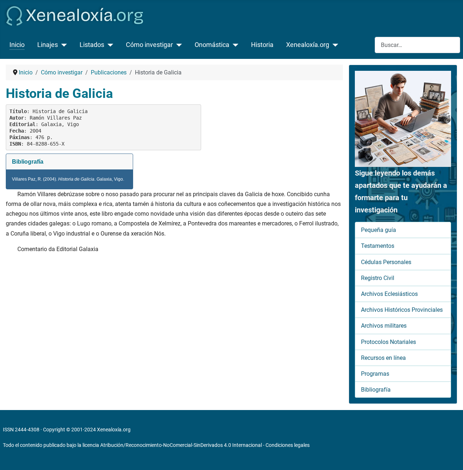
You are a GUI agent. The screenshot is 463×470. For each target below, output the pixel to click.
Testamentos (377, 245)
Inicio (17, 44)
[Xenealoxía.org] (333, 44)
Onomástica (212, 44)
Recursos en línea (383, 357)
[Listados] (108, 44)
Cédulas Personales (386, 262)
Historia (262, 44)
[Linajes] (62, 44)
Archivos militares (384, 325)
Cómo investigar (149, 44)
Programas (375, 373)
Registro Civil (377, 278)
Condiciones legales (288, 445)
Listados (92, 44)
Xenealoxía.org (307, 44)
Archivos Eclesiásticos (389, 293)
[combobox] (417, 45)
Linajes (47, 44)
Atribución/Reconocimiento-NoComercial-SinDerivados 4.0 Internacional (181, 445)
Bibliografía (376, 389)
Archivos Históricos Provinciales (402, 309)
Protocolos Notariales (388, 342)
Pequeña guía (378, 230)
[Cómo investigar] (177, 44)
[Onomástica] (233, 44)
